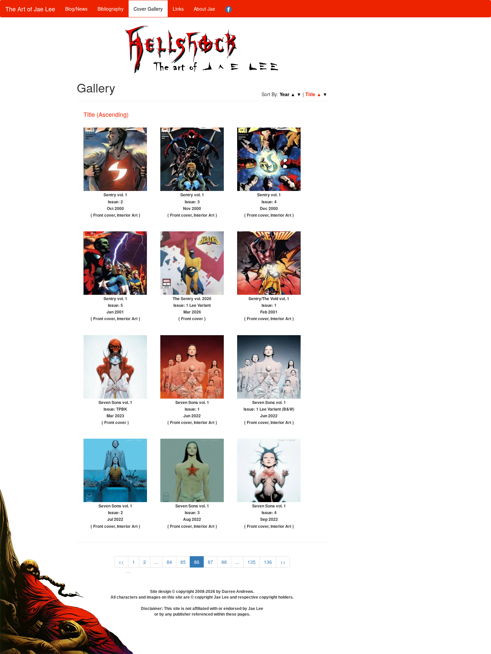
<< (121, 562)
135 (252, 562)
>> (283, 562)
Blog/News (76, 8)
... (156, 562)
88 (224, 562)
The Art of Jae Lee (30, 8)
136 (268, 562)
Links (178, 8)
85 (183, 562)
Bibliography (111, 8)
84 (169, 562)
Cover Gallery (148, 8)
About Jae (204, 8)
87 (210, 562)
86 (196, 562)
